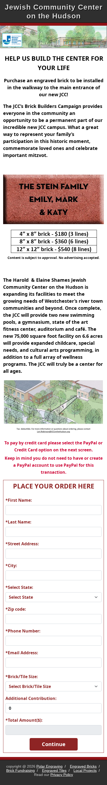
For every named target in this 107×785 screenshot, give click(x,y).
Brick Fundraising (20, 770)
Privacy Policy (61, 775)
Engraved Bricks (83, 766)
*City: (11, 565)
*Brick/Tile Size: (21, 676)
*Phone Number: (23, 631)
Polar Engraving (49, 766)
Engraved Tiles (54, 770)
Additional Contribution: (31, 698)
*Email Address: (21, 653)
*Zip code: (15, 609)
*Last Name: (18, 522)
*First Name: (18, 500)
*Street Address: (22, 544)
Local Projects (85, 770)
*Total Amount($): (24, 720)
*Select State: (19, 587)
